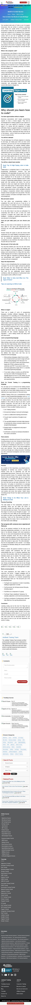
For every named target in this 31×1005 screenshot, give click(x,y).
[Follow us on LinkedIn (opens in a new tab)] (12, 975)
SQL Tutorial (4, 867)
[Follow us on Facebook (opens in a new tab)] (9, 975)
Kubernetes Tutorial (6, 893)
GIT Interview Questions (23, 958)
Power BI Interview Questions (19, 948)
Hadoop (19, 739)
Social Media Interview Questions (20, 952)
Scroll (29, 997)
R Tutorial (3, 903)
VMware (11, 754)
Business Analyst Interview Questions (9, 935)
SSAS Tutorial (4, 885)
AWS (24, 739)
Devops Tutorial (5, 871)
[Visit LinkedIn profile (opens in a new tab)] (11, 654)
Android (20, 751)
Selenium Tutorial (5, 891)
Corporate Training (21, 984)
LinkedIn (11, 627)
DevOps (4, 742)
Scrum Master (23, 749)
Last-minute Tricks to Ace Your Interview (12, 786)
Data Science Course (7, 844)
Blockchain (5, 751)
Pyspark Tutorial (5, 901)
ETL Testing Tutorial (6, 897)
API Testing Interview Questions (21, 946)
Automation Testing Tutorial (8, 887)
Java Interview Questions (20, 941)
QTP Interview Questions (11, 956)
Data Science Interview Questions (17, 944)
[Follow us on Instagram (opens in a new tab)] (15, 975)
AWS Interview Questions (7, 937)
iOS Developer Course (7, 835)
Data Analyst (5, 749)
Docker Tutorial (5, 921)
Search (7, 773)
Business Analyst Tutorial (7, 869)
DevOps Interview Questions (23, 935)
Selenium (12, 744)
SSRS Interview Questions (20, 950)
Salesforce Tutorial (5, 863)
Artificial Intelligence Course (8, 856)
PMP (8, 744)
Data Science (10, 742)
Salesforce (5, 737)
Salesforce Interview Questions (8, 941)
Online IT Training (19, 754)
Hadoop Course (5, 842)
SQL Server (5, 739)
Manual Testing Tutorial (7, 889)
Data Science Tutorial (6, 873)
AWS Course (5, 840)
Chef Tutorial (4, 913)
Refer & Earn (20, 993)
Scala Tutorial (4, 895)
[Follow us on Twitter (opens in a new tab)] (2, 975)
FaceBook (2, 627)
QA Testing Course (6, 822)
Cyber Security (6, 754)
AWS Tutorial (4, 875)
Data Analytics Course (7, 846)
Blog (2, 989)
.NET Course (5, 828)
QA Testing (20, 737)
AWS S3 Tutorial (5, 881)
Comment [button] (26, 19)
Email (19, 627)
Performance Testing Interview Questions (10, 954)
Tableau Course (5, 854)
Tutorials (3, 991)
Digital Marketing (21, 742)
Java (28, 396)
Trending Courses (5, 984)
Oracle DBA (18, 747)
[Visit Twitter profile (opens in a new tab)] (7, 654)
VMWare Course (5, 852)
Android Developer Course (8, 850)
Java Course (5, 826)
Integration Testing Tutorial (7, 911)
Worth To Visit (20, 14)
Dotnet (4, 744)
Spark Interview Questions (20, 943)
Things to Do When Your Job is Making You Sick (13, 781)
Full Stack (15, 737)
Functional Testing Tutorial (7, 883)
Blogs (13, 14)
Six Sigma (17, 749)
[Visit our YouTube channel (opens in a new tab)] (5, 975)
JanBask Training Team (16, 19)
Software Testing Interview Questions (9, 939)
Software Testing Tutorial (7, 865)
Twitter (7, 627)
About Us (3, 996)
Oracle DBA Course (6, 833)
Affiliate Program (21, 991)
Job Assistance (5, 986)
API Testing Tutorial (6, 907)
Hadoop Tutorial (5, 877)
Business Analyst (12, 739)
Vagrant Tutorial (5, 919)
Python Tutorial (5, 899)
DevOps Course (5, 824)
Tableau (11, 749)
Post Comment (22, 681)
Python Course (5, 829)
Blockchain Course (6, 831)
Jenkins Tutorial (5, 915)
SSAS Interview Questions (7, 948)
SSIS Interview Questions (11, 958)
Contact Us (4, 993)
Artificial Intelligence (13, 751)
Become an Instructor (22, 989)
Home (9, 14)
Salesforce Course (6, 818)
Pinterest (15, 627)
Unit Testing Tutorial (6, 905)
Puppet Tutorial (5, 909)
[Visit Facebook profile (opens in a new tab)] (3, 654)
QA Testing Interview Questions (19, 937)
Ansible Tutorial (5, 917)
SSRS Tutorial (4, 879)
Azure (10, 737)
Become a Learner (21, 986)
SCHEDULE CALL (18, 7)
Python (3, 398)
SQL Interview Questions (23, 939)
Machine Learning (6, 747)
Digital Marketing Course (7, 848)
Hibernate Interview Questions (8, 943)
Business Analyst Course (8, 838)
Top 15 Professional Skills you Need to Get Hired (13, 796)
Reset (14, 773)
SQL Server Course (6, 820)
